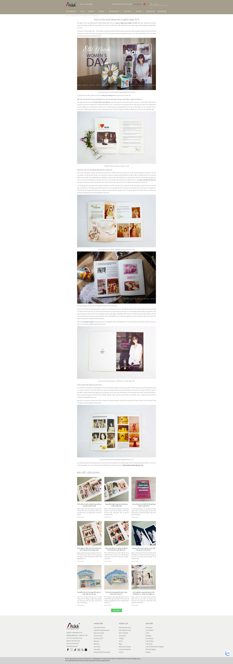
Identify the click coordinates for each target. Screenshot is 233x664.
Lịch (82, 11)
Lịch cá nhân (149, 630)
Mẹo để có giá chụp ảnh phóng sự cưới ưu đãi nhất (116, 505)
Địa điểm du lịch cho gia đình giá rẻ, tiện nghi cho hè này (89, 593)
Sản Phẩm (149, 623)
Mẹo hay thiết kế (99, 633)
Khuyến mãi (122, 635)
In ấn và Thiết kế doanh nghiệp (155, 646)
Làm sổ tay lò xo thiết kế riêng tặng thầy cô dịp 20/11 (143, 505)
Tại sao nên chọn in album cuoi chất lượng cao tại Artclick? (143, 549)
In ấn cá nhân (150, 641)
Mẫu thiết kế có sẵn (125, 630)
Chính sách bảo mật (125, 649)
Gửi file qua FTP (98, 638)
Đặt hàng (96, 644)
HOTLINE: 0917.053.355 (119, 4)
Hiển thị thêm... (81, 517)
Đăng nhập (136, 4)
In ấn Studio (149, 644)
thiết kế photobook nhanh (101, 630)
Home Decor (114, 11)
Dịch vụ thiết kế (123, 633)
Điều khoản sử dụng (125, 646)
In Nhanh (148, 652)
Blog (73, 15)
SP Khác (139, 11)
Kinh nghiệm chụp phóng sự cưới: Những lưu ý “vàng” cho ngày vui (144, 593)
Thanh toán (97, 646)
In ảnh (91, 11)
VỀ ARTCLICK (123, 623)
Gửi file (130, 4)
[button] (116, 610)
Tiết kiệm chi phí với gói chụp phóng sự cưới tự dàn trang (89, 505)
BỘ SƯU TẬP (151, 11)
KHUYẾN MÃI (162, 11)
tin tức (121, 641)
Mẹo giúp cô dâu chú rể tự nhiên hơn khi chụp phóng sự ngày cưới (89, 549)
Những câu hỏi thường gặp (102, 652)
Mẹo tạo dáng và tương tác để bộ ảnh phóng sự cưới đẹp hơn (116, 549)
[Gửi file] (127, 4)
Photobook (71, 11)
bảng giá (96, 641)
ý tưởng (121, 638)
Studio (82, 4)
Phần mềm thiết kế (99, 627)
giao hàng (97, 649)
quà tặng (148, 635)
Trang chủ (68, 15)
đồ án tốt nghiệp (151, 649)
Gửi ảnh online (98, 635)
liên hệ (121, 652)
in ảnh (147, 633)
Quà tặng (127, 11)
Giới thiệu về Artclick (125, 627)
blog (120, 644)
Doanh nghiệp (89, 4)
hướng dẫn (98, 623)
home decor (149, 638)
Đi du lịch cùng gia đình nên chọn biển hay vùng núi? (116, 593)
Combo (101, 11)
